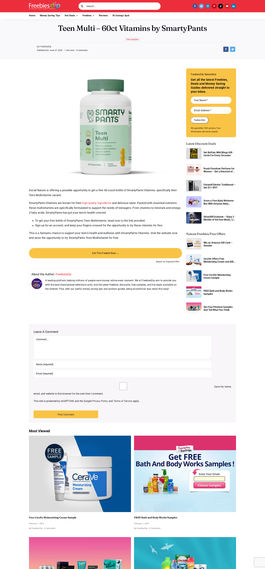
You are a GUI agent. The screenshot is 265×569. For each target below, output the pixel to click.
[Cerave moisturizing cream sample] (194, 271)
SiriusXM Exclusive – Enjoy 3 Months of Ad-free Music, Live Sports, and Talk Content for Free (220, 218)
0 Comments (82, 50)
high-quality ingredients (96, 203)
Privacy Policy (100, 401)
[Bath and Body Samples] (194, 287)
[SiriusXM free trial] (194, 213)
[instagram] (207, 6)
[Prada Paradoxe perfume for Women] (194, 165)
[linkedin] (233, 6)
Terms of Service (122, 401)
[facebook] (194, 6)
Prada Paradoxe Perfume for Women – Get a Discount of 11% (219, 170)
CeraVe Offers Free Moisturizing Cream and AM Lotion (218, 260)
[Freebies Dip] (44, 2)
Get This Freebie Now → (105, 253)
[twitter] (201, 6)
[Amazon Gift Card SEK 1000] (194, 239)
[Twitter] (232, 49)
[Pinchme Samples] (194, 303)
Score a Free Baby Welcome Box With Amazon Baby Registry (219, 202)
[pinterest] (214, 6)
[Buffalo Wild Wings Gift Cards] (194, 148)
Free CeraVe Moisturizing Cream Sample (217, 276)
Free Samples (132, 39)
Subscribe (199, 120)
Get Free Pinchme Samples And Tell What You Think (218, 308)
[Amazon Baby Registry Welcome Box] (194, 197)
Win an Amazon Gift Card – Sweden (218, 244)
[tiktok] (220, 6)
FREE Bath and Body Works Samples (218, 292)
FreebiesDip (63, 274)
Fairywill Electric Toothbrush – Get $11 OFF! (220, 186)
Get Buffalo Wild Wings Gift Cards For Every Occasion (218, 154)
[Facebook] (226, 49)
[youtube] (227, 6)
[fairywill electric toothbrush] (194, 181)
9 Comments (154, 528)
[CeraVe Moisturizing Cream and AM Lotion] (194, 255)
